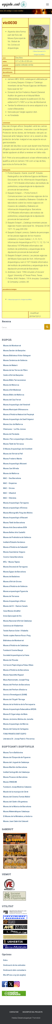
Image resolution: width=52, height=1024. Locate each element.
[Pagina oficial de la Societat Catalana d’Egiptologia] (14, 896)
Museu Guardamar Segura (14, 552)
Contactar (13, 1012)
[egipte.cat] (15, 4)
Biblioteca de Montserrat (13, 640)
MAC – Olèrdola (9, 498)
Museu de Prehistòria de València (17, 537)
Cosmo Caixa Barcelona (13, 557)
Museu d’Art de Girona (12, 582)
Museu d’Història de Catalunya (15, 645)
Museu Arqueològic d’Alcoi (14, 601)
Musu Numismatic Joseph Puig (16, 680)
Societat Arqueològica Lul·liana (16, 655)
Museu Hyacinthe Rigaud (13, 675)
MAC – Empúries (10, 483)
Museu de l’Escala (10, 660)
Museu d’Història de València (15, 586)
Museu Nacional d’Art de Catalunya (17, 621)
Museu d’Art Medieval (12, 390)
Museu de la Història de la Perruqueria (19, 704)
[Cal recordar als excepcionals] (15, 851)
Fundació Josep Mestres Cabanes (17, 787)
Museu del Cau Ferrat (12, 400)
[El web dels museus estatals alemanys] (15, 912)
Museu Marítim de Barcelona (15, 767)
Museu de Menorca (11, 385)
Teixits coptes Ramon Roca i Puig (17, 635)
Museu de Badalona (11, 577)
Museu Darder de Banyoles (14, 351)
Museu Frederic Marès (12, 459)
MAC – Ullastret (9, 493)
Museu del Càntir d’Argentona (15, 802)
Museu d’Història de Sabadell (15, 547)
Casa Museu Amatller (12, 611)
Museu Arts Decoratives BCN (15, 527)
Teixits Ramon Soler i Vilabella (15, 631)
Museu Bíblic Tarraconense (14, 380)
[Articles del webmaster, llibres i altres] (15, 838)
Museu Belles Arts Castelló (14, 532)
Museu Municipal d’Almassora (15, 409)
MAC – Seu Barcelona (12, 478)
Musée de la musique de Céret (15, 792)
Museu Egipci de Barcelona (14, 572)
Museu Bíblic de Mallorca (13, 395)
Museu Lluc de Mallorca (13, 424)
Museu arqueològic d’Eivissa (15, 508)
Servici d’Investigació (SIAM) (15, 695)
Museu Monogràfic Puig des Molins (18, 513)
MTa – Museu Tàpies (11, 562)
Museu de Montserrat (12, 346)
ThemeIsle (36, 1018)
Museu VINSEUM (10, 782)
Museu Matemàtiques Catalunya (16, 811)
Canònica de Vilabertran (13, 626)
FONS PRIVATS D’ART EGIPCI (14, 734)
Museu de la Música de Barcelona (17, 806)
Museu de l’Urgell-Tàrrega (14, 699)
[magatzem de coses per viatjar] (15, 863)
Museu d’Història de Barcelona (16, 670)
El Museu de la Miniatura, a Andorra (17, 816)
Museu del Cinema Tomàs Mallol (16, 797)
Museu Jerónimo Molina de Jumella (18, 719)
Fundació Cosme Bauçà (13, 650)
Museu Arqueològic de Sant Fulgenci (18, 419)
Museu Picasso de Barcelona (15, 777)
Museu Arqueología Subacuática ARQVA (19, 709)
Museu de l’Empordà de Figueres (17, 757)
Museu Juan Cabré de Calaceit (15, 821)
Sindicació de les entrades (14, 965)
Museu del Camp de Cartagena (15, 729)
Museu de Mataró (10, 365)
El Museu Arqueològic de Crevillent (17, 449)
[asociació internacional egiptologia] (9, 884)
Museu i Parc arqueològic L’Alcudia (17, 439)
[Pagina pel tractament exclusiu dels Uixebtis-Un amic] (15, 942)
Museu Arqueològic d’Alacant (15, 518)
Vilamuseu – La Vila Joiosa (14, 429)
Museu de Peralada (11, 434)
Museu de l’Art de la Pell (13, 454)
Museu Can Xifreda (11, 468)
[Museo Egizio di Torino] (15, 927)
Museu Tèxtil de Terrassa (13, 444)
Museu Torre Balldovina (13, 753)
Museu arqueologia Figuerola (15, 591)
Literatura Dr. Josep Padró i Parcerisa (18, 739)
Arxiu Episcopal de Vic (12, 616)
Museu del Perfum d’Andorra (15, 690)
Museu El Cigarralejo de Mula (15, 714)
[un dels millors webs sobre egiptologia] (15, 917)
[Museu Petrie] (15, 937)
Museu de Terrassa (11, 596)
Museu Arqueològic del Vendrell (16, 405)
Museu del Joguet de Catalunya (16, 762)
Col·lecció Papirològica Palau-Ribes (18, 665)
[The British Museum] (15, 947)
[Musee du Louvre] (15, 932)
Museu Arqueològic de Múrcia (15, 724)
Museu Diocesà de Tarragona (15, 567)
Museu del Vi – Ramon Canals (15, 606)
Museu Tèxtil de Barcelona (14, 523)
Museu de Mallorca (11, 473)
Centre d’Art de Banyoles (13, 375)
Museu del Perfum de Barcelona (16, 685)
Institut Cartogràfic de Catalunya (16, 772)
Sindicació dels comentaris (14, 970)
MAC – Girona (9, 488)
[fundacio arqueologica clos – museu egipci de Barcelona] (15, 922)
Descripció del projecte (33, 1012)
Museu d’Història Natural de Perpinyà (18, 414)
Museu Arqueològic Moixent (15, 464)
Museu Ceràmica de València (15, 360)
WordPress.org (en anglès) (14, 975)
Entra (5, 960)
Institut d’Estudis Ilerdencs (14, 542)
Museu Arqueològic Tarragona (16, 503)
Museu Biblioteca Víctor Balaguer (17, 355)
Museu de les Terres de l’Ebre (15, 370)
